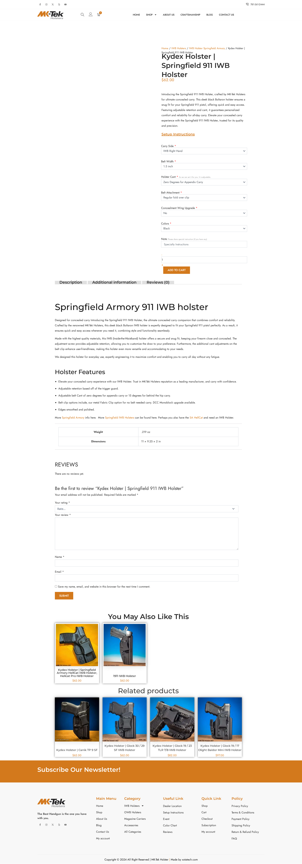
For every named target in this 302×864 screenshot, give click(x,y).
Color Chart (170, 825)
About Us (168, 14)
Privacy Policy (240, 806)
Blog (209, 14)
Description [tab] (70, 282)
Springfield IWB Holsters (119, 418)
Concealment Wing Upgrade (179, 208)
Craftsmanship (190, 14)
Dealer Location (172, 806)
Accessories (131, 825)
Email (59, 572)
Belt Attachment (171, 192)
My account (103, 838)
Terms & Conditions (243, 812)
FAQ (234, 838)
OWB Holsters (132, 812)
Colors (166, 223)
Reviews (167, 832)
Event (166, 819)
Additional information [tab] (114, 282)
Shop (149, 14)
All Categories (132, 831)
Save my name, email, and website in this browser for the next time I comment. (104, 587)
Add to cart (177, 270)
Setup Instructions (178, 134)
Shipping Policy (241, 825)
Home (136, 14)
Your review (63, 515)
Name (59, 557)
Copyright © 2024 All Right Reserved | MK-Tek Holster (137, 860)
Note (184, 239)
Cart (204, 812)
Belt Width (168, 161)
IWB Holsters (178, 48)
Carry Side (168, 146)
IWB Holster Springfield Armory (207, 48)
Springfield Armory (73, 418)
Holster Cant (186, 177)
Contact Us (226, 14)
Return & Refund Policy (245, 832)
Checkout (207, 818)
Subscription (209, 825)
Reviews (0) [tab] (158, 282)
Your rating (62, 503)
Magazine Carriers (135, 818)
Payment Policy (240, 819)
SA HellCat (196, 418)
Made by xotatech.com (184, 860)
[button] (82, 15)
